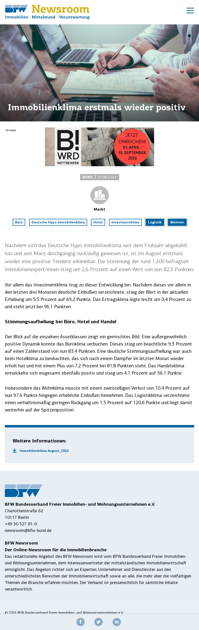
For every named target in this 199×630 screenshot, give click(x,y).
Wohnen (177, 222)
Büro (19, 222)
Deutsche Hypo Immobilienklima (58, 222)
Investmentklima (125, 222)
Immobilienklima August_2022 (44, 451)
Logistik (155, 222)
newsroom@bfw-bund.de (28, 530)
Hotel (98, 222)
